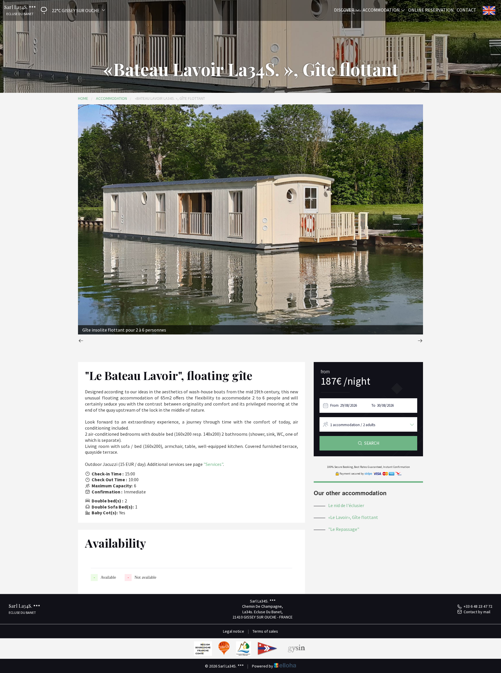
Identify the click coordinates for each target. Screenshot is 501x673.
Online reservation (431, 9)
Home (83, 98)
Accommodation (382, 9)
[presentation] (81, 341)
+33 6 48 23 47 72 (478, 606)
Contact (466, 9)
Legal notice (233, 631)
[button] (71, 10)
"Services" (213, 464)
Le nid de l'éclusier (346, 505)
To (373, 405)
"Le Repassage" (343, 529)
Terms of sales (265, 631)
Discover (344, 9)
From (334, 405)
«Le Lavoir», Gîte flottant (353, 517)
